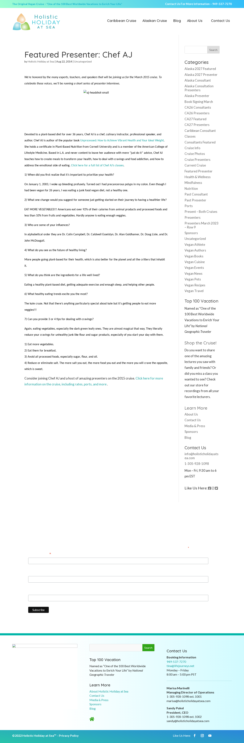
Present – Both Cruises (201, 212)
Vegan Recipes (195, 285)
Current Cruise (195, 165)
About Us (194, 21)
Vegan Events (194, 268)
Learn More (196, 408)
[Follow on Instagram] (202, 736)
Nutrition (191, 189)
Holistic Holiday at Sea (41, 61)
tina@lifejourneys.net (180, 666)
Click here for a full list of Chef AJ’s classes (97, 165)
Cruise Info (192, 148)
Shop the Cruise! (200, 343)
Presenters (193, 217)
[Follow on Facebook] (195, 736)
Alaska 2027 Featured (200, 69)
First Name (36, 573)
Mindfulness (193, 183)
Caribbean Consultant (200, 131)
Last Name (35, 591)
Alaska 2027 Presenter (201, 75)
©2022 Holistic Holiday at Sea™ (34, 735)
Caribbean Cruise (121, 21)
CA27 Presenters (197, 125)
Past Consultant (196, 194)
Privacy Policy (69, 735)
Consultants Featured (200, 142)
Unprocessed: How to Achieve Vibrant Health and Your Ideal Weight (122, 140)
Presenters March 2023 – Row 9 (201, 225)
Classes (190, 136)
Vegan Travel (194, 291)
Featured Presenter (199, 171)
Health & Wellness (198, 177)
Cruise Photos (195, 154)
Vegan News (193, 273)
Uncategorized (83, 61)
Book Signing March (199, 102)
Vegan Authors (195, 250)
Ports (189, 206)
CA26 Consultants (198, 107)
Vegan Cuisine (195, 262)
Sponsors (191, 233)
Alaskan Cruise (154, 21)
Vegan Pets (193, 279)
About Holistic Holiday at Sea (108, 691)
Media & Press (195, 426)
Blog (177, 21)
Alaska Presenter (197, 96)
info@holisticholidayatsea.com (201, 456)
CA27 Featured (195, 119)
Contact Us (220, 21)
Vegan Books (194, 256)
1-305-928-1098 (197, 464)
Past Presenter (195, 200)
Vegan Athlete (195, 245)
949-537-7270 (222, 4)
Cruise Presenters (197, 160)
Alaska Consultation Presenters (199, 88)
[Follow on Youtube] (210, 736)
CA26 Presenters (197, 113)
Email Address (39, 554)
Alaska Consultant (198, 80)
